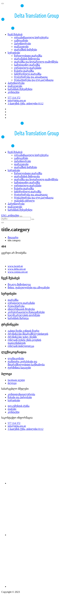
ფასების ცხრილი (24, 200)
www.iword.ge (15, 266)
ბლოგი (12, 383)
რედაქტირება (16, 306)
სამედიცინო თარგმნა (27, 64)
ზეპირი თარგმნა (24, 71)
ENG (4, 215)
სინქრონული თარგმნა (27, 74)
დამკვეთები (21, 46)
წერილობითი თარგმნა (28, 55)
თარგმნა (13, 300)
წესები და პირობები (20, 397)
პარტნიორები (22, 43)
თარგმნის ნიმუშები (25, 49)
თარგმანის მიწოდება (27, 58)
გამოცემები (21, 40)
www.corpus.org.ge (18, 272)
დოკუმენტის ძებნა (18, 406)
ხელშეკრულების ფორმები (24, 315)
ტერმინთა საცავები (19, 367)
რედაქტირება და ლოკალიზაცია (33, 80)
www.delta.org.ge (17, 269)
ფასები (12, 409)
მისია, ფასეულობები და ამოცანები (29, 287)
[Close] (2, 222)
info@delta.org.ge (17, 100)
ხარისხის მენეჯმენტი (20, 89)
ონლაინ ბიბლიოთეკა (21, 346)
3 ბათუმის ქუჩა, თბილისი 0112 (25, 103)
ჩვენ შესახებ (15, 34)
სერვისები (14, 52)
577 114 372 (14, 97)
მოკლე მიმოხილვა (19, 284)
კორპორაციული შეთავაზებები (26, 312)
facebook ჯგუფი (16, 380)
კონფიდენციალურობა (21, 394)
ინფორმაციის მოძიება (21, 309)
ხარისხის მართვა (18, 318)
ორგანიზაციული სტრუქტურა (31, 37)
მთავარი (13, 237)
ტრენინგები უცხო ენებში (22, 337)
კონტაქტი (13, 92)
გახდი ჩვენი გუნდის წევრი (23, 330)
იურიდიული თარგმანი (27, 68)
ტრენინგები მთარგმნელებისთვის (28, 334)
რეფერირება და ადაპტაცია (31, 77)
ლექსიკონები (16, 358)
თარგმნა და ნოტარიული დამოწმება (36, 61)
